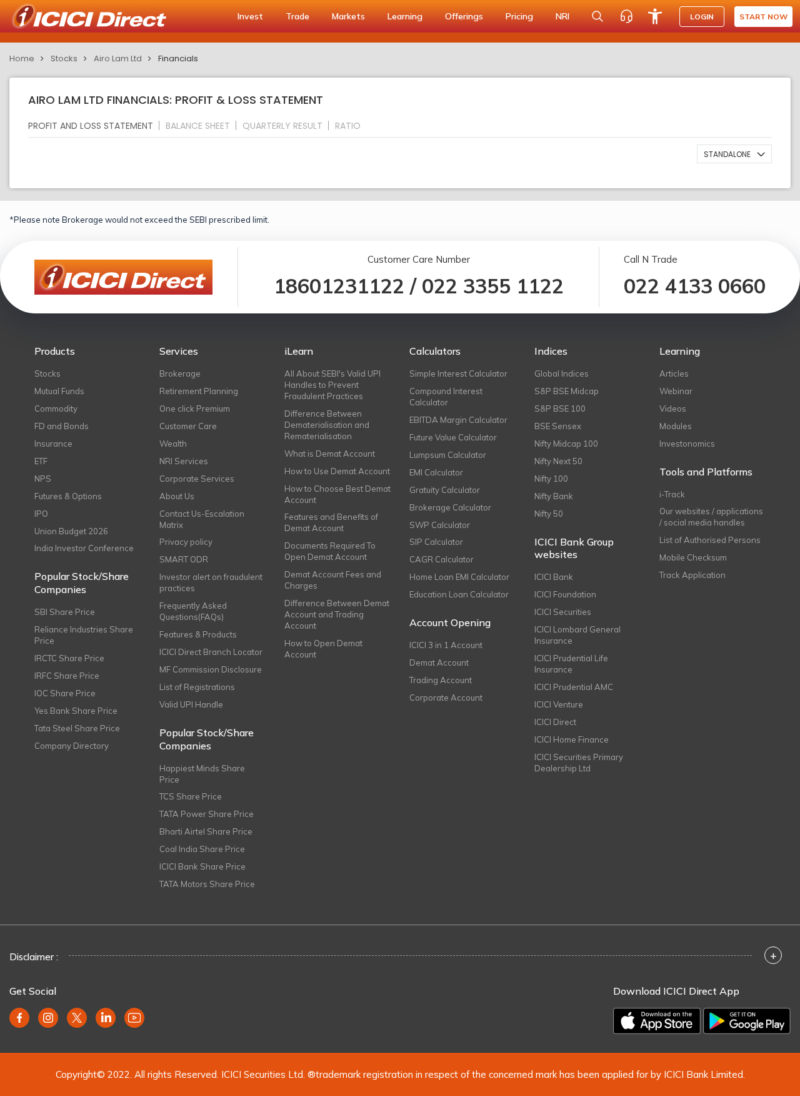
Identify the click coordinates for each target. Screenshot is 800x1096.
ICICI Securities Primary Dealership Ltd (578, 762)
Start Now (763, 16)
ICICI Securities (562, 612)
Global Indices (561, 373)
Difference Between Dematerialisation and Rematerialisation (326, 424)
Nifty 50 (548, 514)
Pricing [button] (519, 16)
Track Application (692, 575)
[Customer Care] (626, 16)
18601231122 (339, 285)
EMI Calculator (436, 472)
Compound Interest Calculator (445, 396)
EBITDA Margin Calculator (458, 420)
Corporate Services (196, 479)
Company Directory (71, 746)
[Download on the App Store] (657, 1021)
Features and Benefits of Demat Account (331, 522)
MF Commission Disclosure (210, 669)
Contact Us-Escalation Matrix (201, 519)
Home (21, 58)
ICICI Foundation (565, 594)
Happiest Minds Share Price (202, 773)
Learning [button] (405, 16)
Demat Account (439, 662)
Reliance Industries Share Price (83, 635)
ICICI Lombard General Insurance (577, 635)
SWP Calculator (439, 525)
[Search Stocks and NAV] (597, 16)
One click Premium (194, 408)
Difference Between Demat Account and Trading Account (336, 614)
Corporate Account (445, 698)
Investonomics (687, 444)
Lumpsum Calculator (447, 455)
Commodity (56, 408)
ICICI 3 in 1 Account (445, 645)
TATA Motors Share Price (207, 884)
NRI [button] (562, 16)
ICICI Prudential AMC (573, 687)
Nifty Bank (553, 496)
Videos (672, 408)
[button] (734, 154)
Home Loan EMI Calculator (459, 577)
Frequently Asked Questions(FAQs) (193, 611)
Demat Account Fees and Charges (332, 580)
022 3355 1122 (493, 285)
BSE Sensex (557, 426)
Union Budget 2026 (71, 531)
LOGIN (702, 16)
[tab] (95, 125)
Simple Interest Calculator (458, 373)
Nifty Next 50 (558, 461)
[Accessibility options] (655, 16)
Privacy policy (185, 542)
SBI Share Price (64, 612)
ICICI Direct (555, 722)
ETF (41, 461)
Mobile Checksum (693, 557)
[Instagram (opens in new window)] (48, 1018)
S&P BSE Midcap (566, 391)
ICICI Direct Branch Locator (210, 652)
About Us (176, 496)
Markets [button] (348, 16)
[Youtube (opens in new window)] (134, 1018)
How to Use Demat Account (337, 471)
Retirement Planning (198, 391)
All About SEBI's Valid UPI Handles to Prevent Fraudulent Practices (332, 384)
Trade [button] (297, 16)
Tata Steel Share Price (77, 728)
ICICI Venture (558, 704)
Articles (674, 373)
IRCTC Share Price (69, 658)
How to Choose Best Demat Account (337, 494)
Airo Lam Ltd (118, 58)
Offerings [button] (464, 16)
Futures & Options (68, 496)
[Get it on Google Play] (747, 1021)
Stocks (64, 58)
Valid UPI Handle (191, 704)
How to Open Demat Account (323, 648)
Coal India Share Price (202, 849)
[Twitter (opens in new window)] (77, 1018)
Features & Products (198, 634)
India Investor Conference (84, 548)
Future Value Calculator (453, 437)
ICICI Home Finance (571, 739)
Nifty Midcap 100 (566, 444)
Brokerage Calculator (450, 507)
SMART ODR (183, 559)
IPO (41, 514)
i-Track (672, 494)
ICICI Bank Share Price (202, 866)
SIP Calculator (436, 542)
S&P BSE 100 (560, 408)
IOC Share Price (65, 693)
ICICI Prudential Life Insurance (571, 663)
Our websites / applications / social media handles (711, 516)
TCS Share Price (190, 796)
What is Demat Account (329, 454)
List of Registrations (197, 687)
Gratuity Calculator (444, 490)
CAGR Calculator (441, 559)
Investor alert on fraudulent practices (210, 582)
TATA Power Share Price (206, 814)
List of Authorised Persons (710, 540)
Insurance (53, 444)
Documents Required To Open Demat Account (330, 551)
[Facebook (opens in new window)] (19, 1018)
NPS (42, 479)
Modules (675, 426)
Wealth (173, 444)
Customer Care (188, 426)
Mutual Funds (59, 391)
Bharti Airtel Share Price (205, 831)
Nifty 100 (551, 479)
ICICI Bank (553, 577)
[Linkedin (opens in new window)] (106, 1018)
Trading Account (440, 680)
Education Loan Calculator (459, 594)
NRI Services (183, 461)
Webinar (675, 391)
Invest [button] (250, 16)
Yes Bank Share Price (76, 711)
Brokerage (180, 373)
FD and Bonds (61, 426)
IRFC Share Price (66, 676)
